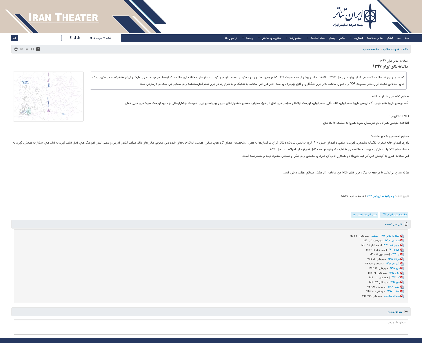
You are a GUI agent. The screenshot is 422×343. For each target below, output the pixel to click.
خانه (405, 49)
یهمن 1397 (393, 287)
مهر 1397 (394, 268)
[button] (38, 49)
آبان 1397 (394, 273)
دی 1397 (394, 282)
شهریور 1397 (392, 264)
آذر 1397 (395, 277)
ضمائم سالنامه (391, 296)
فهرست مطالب (391, 49)
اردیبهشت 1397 (391, 245)
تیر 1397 (395, 254)
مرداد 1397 (393, 259)
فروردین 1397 (392, 240)
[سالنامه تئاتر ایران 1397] (48, 96)
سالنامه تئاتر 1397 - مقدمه (385, 236)
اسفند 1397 (393, 291)
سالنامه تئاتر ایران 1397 (394, 214)
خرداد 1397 (393, 250)
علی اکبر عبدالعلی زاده (365, 214)
